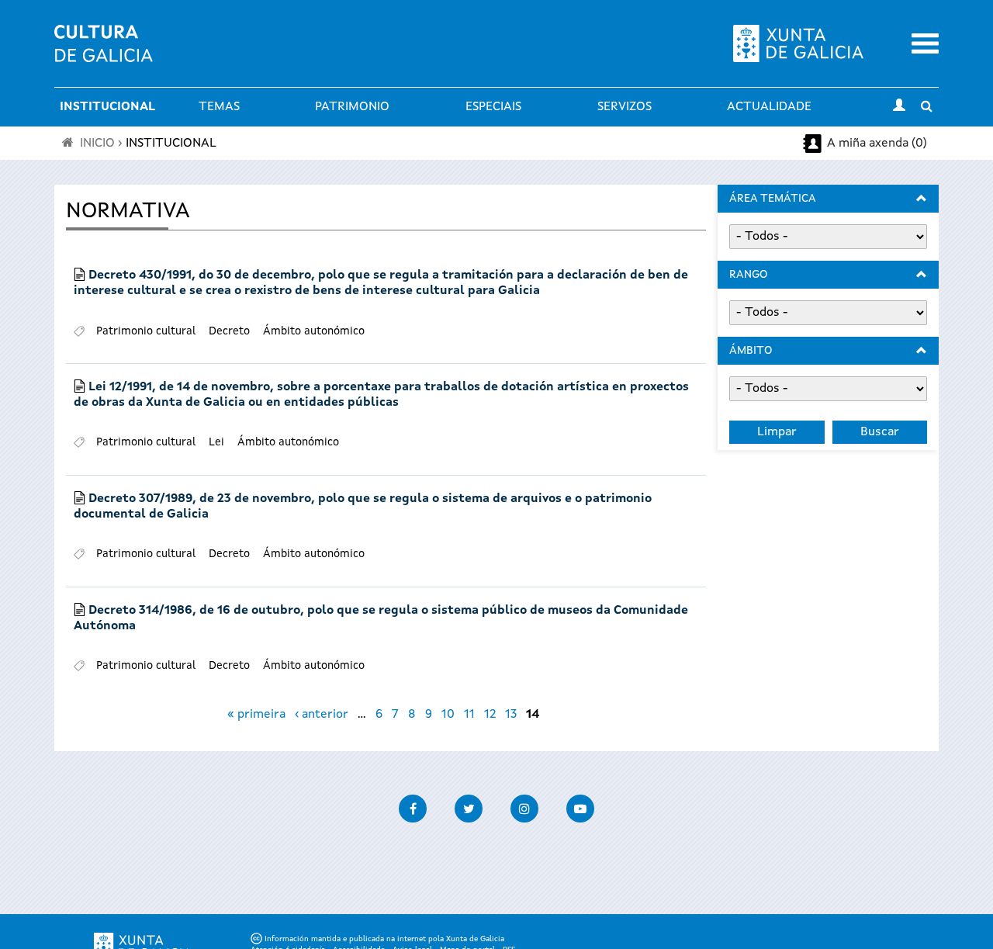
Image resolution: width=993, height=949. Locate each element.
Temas (219, 107)
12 (490, 714)
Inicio (97, 143)
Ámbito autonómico (314, 331)
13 (511, 714)
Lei (216, 442)
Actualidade (769, 107)
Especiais (493, 107)
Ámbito (750, 350)
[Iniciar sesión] (899, 107)
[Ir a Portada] (103, 53)
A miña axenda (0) (877, 143)
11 (469, 714)
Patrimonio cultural (145, 331)
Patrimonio (352, 107)
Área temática (772, 198)
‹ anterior (321, 714)
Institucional (107, 107)
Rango (748, 274)
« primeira (256, 714)
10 (448, 714)
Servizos (624, 107)
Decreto (229, 331)
